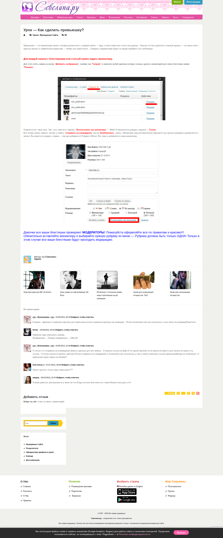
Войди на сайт (30, 402)
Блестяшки (48, 17)
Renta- (35, 330)
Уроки (102, 17)
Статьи (80, 17)
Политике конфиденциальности (134, 534)
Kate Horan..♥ (38, 365)
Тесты (175, 17)
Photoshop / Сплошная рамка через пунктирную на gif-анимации (109, 295)
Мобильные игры (65, 17)
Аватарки (35, 17)
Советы (154, 17)
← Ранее (170, 393)
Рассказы (128, 17)
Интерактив (142, 17)
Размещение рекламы (81, 486)
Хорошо (181, 532)
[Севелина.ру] (51, 14)
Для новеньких (33, 460)
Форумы (171, 496)
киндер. (36, 378)
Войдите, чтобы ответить (82, 317)
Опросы (165, 17)
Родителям (76, 491)
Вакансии (76, 496)
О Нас (26, 496)
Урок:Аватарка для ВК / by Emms (37, 292)
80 (66, 35)
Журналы (91, 17)
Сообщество (188, 17)
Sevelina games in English (131, 486)
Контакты (27, 491)
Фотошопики (114, 17)
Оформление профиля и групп (40, 452)
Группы (171, 491)
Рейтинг (29, 456)
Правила (27, 501)
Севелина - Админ (45, 258)
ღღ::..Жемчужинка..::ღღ (43, 317)
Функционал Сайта (49, 35)
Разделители (32, 448)
